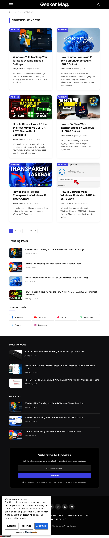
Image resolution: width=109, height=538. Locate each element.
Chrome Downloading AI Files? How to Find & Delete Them (53, 263)
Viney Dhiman (18, 68)
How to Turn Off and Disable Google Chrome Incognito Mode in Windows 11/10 (60, 367)
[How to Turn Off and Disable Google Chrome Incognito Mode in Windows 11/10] (15, 369)
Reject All (26, 526)
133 (30, 231)
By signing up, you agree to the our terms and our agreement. (56, 482)
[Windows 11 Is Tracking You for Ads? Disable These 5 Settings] (30, 40)
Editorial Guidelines (78, 515)
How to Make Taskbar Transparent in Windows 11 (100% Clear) (29, 195)
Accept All (41, 526)
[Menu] (11, 4)
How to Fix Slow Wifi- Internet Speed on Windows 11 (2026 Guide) (77, 128)
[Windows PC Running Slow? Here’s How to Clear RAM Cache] (15, 421)
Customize (12, 526)
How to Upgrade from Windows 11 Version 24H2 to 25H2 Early (78, 195)
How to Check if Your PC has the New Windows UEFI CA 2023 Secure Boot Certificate (30, 129)
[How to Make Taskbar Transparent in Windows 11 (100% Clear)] (30, 175)
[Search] (98, 4)
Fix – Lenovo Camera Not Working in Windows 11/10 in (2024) (54, 351)
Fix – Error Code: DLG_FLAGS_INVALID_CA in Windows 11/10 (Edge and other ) (62, 380)
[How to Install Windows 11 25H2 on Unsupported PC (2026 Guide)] (78, 40)
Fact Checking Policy (54, 519)
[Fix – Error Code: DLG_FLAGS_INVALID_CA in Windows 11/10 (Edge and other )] (15, 383)
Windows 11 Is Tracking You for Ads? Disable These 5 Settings (30, 61)
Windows (15, 30)
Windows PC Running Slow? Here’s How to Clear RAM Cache (54, 417)
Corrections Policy (52, 515)
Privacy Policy (71, 482)
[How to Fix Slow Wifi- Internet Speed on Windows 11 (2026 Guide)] (78, 107)
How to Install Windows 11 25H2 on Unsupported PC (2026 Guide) (76, 61)
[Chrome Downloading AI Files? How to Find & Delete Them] (15, 267)
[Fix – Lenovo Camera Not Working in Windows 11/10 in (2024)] (15, 355)
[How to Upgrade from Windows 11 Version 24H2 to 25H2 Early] (78, 175)
